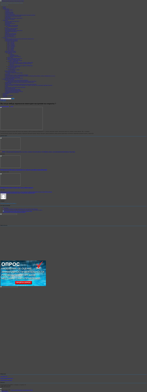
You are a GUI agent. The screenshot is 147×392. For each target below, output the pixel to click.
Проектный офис (8, 22)
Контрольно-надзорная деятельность (12, 21)
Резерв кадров (8, 17)
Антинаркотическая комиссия (11, 31)
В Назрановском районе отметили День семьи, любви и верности (16, 187)
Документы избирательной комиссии (14, 58)
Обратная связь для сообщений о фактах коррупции (15, 87)
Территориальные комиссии (15, 56)
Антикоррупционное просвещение (12, 92)
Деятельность (5, 20)
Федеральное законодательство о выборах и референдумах (21, 65)
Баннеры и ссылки (11, 68)
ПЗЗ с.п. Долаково (11, 44)
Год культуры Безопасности (10, 36)
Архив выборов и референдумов (13, 66)
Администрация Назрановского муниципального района (11, 2)
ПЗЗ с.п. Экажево (10, 48)
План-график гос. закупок (10, 70)
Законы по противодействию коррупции (13, 90)
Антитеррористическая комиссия (11, 25)
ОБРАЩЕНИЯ (6, 93)
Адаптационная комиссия (12, 26)
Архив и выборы (13, 67)
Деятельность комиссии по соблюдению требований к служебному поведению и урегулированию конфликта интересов (28, 85)
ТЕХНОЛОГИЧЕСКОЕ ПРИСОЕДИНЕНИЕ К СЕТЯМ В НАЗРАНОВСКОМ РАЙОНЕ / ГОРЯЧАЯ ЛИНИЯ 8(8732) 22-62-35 (30, 75)
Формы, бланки (8, 83)
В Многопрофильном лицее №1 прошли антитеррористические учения (18, 211)
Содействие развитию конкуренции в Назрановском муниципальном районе (20, 15)
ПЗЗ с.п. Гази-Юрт (11, 43)
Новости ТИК (10, 57)
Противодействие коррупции (8, 79)
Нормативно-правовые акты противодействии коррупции (16, 80)
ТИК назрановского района (10, 51)
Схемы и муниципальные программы (12, 76)
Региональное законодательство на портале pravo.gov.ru (20, 63)
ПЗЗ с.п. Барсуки (10, 42)
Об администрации (9, 9)
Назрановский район (9, 11)
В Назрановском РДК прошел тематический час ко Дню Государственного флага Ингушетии (23, 169)
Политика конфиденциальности (11, 39)
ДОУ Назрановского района (10, 29)
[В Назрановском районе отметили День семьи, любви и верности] (10, 185)
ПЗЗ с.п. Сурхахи (10, 47)
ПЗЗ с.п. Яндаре (10, 49)
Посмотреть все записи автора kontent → (8, 203)
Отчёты (6, 86)
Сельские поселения (9, 12)
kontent (12, 106)
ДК (1, 100)
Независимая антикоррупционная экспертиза (14, 91)
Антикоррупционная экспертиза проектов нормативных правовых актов (19, 38)
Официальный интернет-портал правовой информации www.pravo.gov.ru (21, 81)
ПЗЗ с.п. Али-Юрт (11, 41)
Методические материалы (10, 88)
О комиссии (9, 53)
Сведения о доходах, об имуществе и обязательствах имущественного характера (21, 84)
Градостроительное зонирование (11, 28)
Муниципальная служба (10, 14)
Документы (5, 37)
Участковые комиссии (14, 55)
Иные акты (12, 64)
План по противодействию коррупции (12, 89)
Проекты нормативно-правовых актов (14, 72)
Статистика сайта (3, 376)
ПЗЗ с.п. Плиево (10, 50)
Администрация (6, 8)
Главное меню (3, 99)
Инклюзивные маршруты (8, 95)
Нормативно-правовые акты (10, 71)
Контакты (5, 94)
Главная (4, 6)
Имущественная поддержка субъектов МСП (13, 18)
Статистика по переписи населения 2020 (13, 16)
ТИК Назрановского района (10, 52)
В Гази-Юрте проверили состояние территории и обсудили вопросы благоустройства (21, 208)
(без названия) (5, 207)
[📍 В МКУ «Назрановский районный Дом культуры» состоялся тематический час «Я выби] (10, 149)
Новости (4, 7)
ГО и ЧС (6, 27)
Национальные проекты (10, 19)
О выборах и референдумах (12, 61)
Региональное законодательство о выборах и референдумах (21, 62)
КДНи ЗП (7, 32)
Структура (7, 10)
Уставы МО (5, 96)
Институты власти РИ (9, 35)
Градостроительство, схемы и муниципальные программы (16, 74)
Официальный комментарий (10, 33)
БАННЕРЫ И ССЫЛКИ (14, 69)
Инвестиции (7, 24)
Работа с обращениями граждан (13, 59)
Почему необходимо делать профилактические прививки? (14, 212)
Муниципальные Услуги (10, 23)
